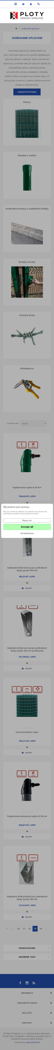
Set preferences (27, 533)
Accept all (27, 526)
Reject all (27, 520)
